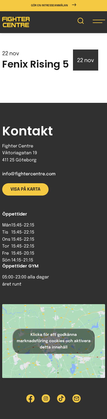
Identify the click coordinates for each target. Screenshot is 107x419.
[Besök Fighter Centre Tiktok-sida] (61, 398)
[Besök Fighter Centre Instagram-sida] (46, 398)
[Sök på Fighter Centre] (81, 22)
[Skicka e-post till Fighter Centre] (76, 398)
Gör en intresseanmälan (49, 5)
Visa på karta (25, 189)
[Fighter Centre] (16, 22)
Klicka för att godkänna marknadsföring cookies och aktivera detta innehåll (54, 341)
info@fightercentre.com (28, 174)
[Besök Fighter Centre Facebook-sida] (30, 398)
